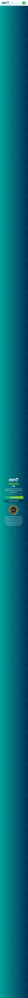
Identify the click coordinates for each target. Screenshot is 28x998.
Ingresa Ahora (13, 497)
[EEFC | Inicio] (5, 2)
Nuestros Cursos (13, 501)
